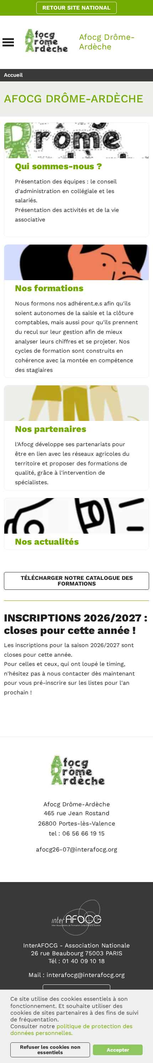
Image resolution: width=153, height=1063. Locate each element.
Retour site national (76, 7)
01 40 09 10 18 (83, 961)
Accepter (118, 1050)
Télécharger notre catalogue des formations (77, 581)
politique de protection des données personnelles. (71, 1029)
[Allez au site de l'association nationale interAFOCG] (76, 919)
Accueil (13, 75)
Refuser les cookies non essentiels (50, 1049)
